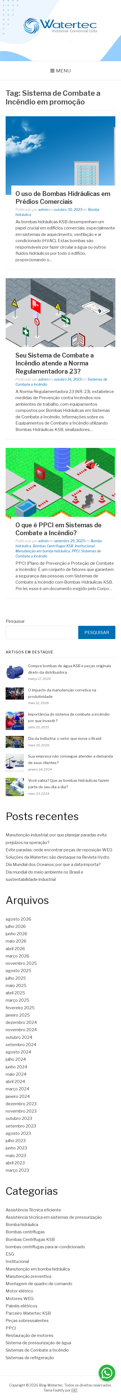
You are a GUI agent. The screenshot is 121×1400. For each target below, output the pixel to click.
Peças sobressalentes (27, 1320)
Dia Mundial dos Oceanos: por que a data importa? (53, 864)
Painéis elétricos (21, 1306)
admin (43, 209)
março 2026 (17, 956)
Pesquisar (15, 621)
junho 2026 (16, 933)
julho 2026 (16, 926)
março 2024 (17, 1088)
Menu (63, 70)
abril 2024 (15, 1081)
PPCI (75, 551)
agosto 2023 (18, 1133)
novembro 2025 (21, 963)
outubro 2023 (19, 1118)
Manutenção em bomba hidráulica (42, 551)
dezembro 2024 (21, 1022)
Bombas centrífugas (25, 1231)
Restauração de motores (29, 1335)
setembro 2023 (21, 1126)
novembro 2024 (21, 1029)
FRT (74, 1390)
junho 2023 (16, 1148)
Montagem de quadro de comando (39, 1283)
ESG (10, 1254)
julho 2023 (16, 1140)
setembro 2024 (21, 1044)
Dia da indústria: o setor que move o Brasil (64, 738)
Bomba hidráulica (22, 1224)
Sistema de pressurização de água (38, 1342)
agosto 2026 (18, 919)
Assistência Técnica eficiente (33, 1210)
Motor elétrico (19, 1291)
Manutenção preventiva (28, 1276)
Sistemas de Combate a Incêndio (37, 1350)
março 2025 (17, 1000)
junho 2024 (16, 1066)
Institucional (85, 546)
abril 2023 (15, 1162)
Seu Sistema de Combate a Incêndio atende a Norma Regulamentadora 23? (54, 363)
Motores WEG (19, 1298)
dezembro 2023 (21, 1103)
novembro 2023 (21, 1111)
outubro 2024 (19, 1037)
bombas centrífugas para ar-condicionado (45, 1246)
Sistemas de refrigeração (30, 1357)
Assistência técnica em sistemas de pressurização (54, 1217)
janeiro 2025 (18, 1015)
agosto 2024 (18, 1052)
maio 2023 (16, 1155)
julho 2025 (16, 978)
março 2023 (17, 1170)
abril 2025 (15, 992)
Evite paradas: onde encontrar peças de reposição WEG (59, 849)
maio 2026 (16, 941)
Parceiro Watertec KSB (28, 1313)
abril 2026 (15, 948)
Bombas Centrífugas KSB (53, 546)
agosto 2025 (18, 970)
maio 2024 (16, 1074)
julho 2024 (16, 1059)
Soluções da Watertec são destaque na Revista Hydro (57, 857)
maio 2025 (16, 985)
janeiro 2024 (18, 1096)
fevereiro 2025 (20, 1007)
